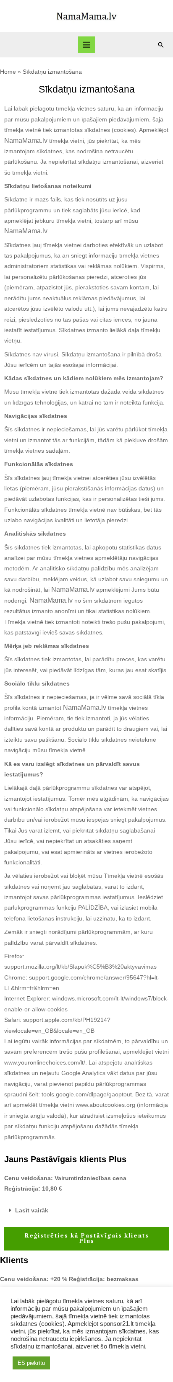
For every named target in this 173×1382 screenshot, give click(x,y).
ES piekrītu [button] (31, 1363)
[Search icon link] (161, 45)
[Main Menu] (86, 45)
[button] (86, 1211)
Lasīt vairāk (31, 1210)
